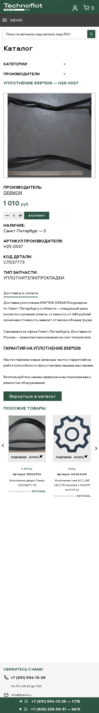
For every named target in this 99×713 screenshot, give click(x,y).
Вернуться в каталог (32, 396)
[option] (49, 135)
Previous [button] (4, 448)
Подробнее (19, 457)
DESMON (12, 193)
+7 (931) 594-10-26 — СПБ (55, 701)
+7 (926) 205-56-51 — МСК (56, 709)
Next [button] (94, 448)
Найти (91, 34)
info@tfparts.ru (21, 695)
